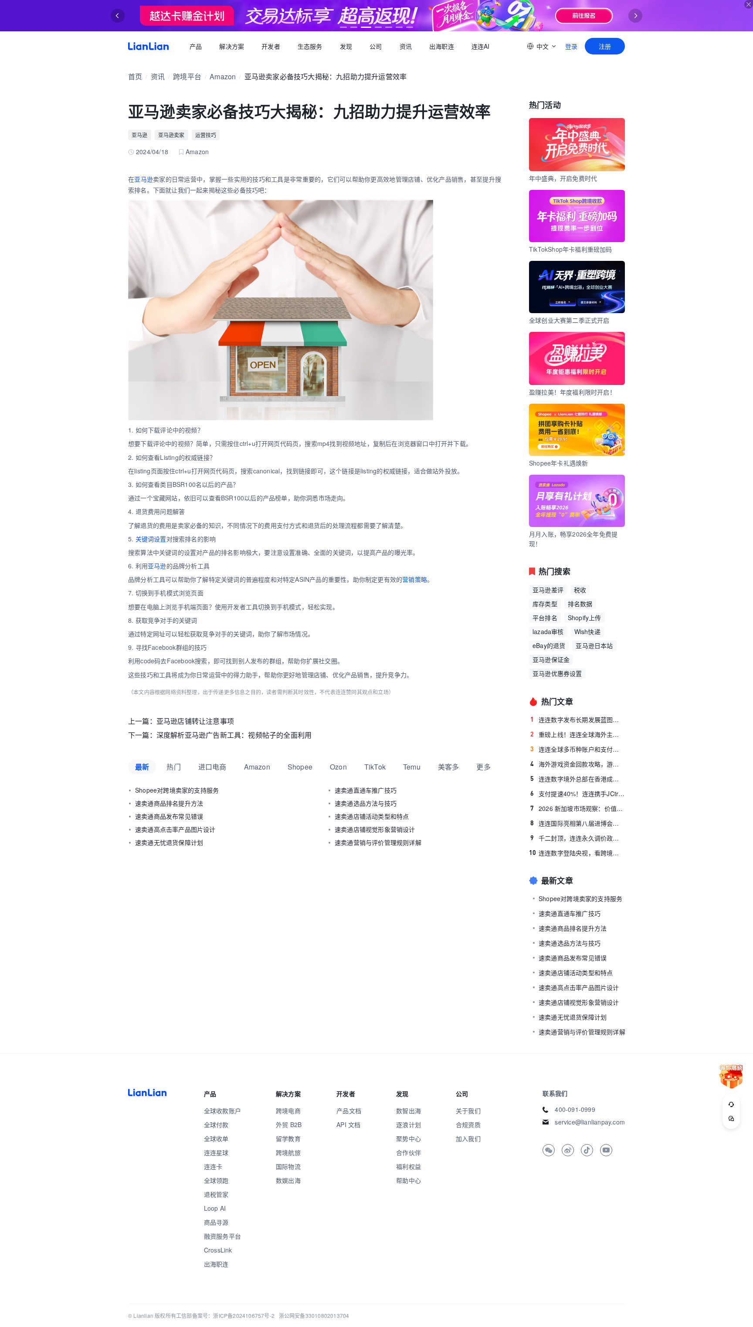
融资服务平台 (222, 1236)
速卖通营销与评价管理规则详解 (378, 842)
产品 (196, 46)
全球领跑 (216, 1180)
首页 (148, 46)
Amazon (223, 76)
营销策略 (414, 579)
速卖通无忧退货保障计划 (169, 842)
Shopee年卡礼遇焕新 (558, 463)
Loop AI (215, 1208)
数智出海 (408, 1110)
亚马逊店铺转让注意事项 (195, 721)
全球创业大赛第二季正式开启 (569, 320)
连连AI (480, 46)
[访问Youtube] (606, 1150)
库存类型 (545, 603)
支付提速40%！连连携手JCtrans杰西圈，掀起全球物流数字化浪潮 (577, 793)
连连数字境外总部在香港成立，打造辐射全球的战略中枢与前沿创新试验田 (577, 778)
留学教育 (288, 1138)
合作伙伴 (408, 1152)
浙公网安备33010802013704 (314, 1315)
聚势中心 (408, 1138)
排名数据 (580, 603)
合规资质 (468, 1124)
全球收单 (216, 1138)
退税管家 (216, 1194)
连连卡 (213, 1166)
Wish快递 (587, 631)
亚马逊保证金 (551, 659)
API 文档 (348, 1124)
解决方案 (231, 46)
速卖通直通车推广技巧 (366, 790)
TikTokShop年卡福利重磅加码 (570, 249)
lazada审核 (548, 631)
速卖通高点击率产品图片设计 (175, 829)
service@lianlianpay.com (590, 1122)
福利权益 (408, 1166)
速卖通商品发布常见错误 (169, 816)
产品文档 (348, 1110)
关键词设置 (151, 538)
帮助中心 (408, 1180)
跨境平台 (187, 76)
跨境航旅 (288, 1152)
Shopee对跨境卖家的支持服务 (177, 790)
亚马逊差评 (548, 589)
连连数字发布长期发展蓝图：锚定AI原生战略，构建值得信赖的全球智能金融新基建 (577, 719)
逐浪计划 (408, 1124)
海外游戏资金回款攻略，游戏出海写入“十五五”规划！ (577, 764)
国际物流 (288, 1166)
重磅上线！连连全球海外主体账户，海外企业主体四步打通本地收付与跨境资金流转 (577, 734)
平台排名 (545, 617)
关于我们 (468, 1110)
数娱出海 (288, 1180)
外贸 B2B (289, 1124)
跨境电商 (288, 1110)
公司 (376, 46)
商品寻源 (216, 1222)
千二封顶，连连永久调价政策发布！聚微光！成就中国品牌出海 (577, 838)
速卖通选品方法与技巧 (366, 803)
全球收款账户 (222, 1110)
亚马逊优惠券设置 (557, 673)
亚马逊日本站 (594, 645)
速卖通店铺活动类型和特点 (372, 816)
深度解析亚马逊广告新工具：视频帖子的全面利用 (234, 735)
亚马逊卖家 (171, 134)
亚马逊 (140, 134)
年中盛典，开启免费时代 (563, 178)
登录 (571, 46)
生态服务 (310, 46)
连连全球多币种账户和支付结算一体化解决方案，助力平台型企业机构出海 (577, 749)
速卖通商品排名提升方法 (169, 803)
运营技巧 (206, 134)
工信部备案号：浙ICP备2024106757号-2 (225, 1315)
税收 (580, 589)
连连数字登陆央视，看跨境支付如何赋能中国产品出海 (577, 852)
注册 (605, 46)
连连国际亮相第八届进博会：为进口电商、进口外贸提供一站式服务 (577, 823)
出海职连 (441, 46)
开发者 (270, 46)
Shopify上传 (584, 617)
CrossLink (218, 1250)
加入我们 (468, 1138)
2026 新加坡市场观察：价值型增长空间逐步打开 (577, 808)
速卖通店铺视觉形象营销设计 (375, 829)
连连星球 (216, 1152)
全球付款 (216, 1124)
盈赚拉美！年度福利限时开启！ (572, 392)
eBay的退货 (549, 645)
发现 (346, 46)
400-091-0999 (575, 1109)
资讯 (406, 46)
